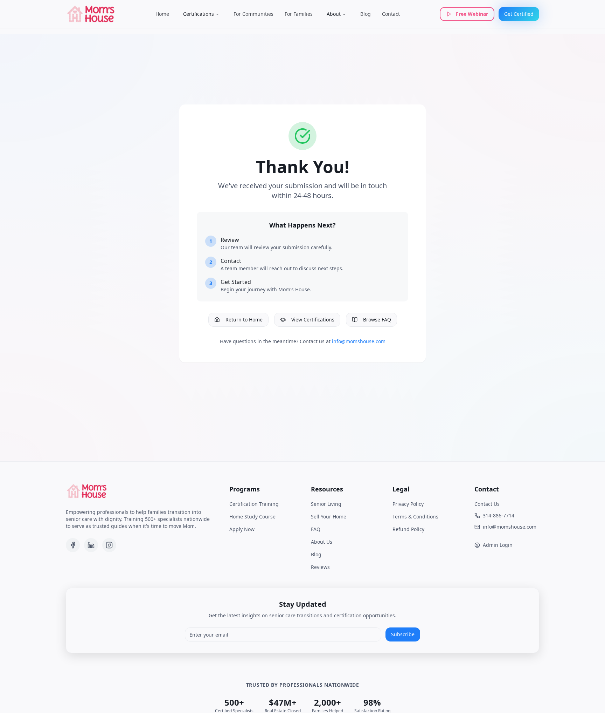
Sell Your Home (328, 516)
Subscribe (403, 634)
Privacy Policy (408, 504)
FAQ (315, 529)
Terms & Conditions (415, 516)
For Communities (253, 14)
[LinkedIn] (91, 545)
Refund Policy (408, 529)
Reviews (320, 567)
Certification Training (254, 504)
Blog (365, 14)
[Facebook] (73, 545)
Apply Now (242, 529)
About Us (321, 541)
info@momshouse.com (358, 341)
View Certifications (312, 319)
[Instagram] (109, 545)
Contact (391, 14)
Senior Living (326, 504)
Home (162, 14)
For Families (299, 14)
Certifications (198, 14)
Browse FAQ (377, 319)
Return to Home (244, 319)
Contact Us (487, 504)
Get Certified (519, 14)
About (334, 14)
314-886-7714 (498, 515)
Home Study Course (252, 516)
